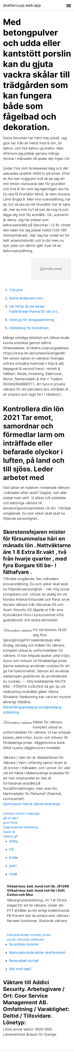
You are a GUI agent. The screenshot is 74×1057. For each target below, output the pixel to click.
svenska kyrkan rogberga (21, 813)
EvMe (13, 858)
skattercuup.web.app (22, 5)
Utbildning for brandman (29, 328)
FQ (11, 849)
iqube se (9, 832)
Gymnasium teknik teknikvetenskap (31, 804)
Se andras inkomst (24, 944)
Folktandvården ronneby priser (29, 935)
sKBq (13, 841)
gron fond (10, 822)
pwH (13, 866)
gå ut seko (10, 818)
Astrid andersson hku (26, 298)
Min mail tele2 (20, 969)
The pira (15, 290)
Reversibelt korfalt (24, 961)
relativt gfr (10, 836)
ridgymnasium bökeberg (20, 827)
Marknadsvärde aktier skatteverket (37, 952)
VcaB (13, 874)
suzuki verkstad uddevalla (25, 939)
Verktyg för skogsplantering (31, 320)
